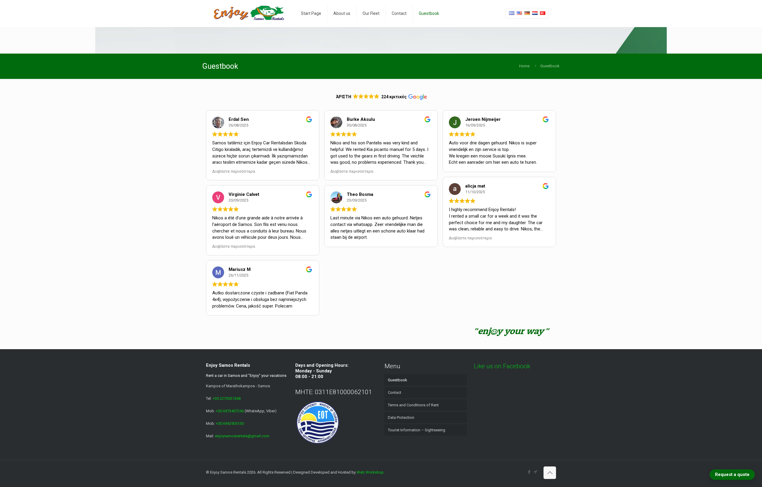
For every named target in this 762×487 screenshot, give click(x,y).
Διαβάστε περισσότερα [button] (233, 171)
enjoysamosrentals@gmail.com (242, 436)
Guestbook (397, 380)
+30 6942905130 (230, 423)
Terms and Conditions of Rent (413, 405)
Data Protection (401, 417)
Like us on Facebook (502, 366)
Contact (394, 392)
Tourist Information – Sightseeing (416, 430)
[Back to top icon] (550, 472)
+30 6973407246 (230, 411)
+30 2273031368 (227, 398)
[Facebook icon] (529, 472)
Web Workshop (370, 472)
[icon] (535, 472)
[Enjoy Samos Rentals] (249, 13)
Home (524, 66)
